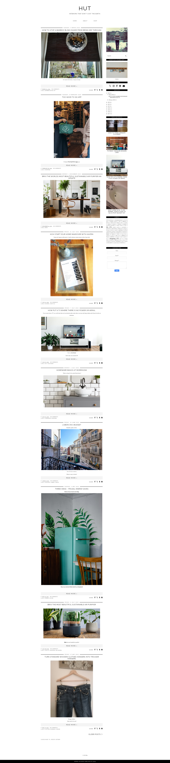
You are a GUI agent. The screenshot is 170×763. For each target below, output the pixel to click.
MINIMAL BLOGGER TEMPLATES (82, 761)
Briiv (46, 227)
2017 (109, 113)
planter (125, 236)
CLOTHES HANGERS (50, 729)
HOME (75, 20)
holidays (47, 482)
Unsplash (80, 587)
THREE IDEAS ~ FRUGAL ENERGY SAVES (71, 489)
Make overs (118, 235)
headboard (126, 230)
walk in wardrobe (124, 241)
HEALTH (47, 650)
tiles (120, 240)
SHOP (95, 20)
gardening (120, 230)
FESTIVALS (108, 228)
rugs (107, 238)
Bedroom (107, 222)
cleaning (124, 224)
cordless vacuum (119, 225)
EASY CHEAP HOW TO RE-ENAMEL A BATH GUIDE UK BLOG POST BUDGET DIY (117, 211)
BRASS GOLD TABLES (115, 222)
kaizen (47, 303)
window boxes (116, 242)
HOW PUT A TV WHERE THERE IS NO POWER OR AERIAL (71, 310)
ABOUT (85, 20)
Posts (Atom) (55, 739)
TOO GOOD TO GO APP (71, 97)
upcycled (113, 241)
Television (50, 363)
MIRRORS (112, 236)
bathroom (124, 221)
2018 (109, 111)
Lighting (113, 234)
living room (123, 234)
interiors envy (113, 232)
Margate (107, 236)
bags (107, 221)
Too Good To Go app (73, 161)
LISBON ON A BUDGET (71, 425)
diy (54, 90)
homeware (48, 418)
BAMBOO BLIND (49, 90)
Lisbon (52, 482)
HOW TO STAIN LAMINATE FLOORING (116, 133)
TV (127, 240)
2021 (109, 106)
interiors (107, 232)
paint (121, 236)
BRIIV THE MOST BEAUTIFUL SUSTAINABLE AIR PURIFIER (72, 605)
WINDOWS (122, 242)
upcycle (108, 241)
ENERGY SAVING (49, 598)
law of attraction (123, 232)
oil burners (117, 236)
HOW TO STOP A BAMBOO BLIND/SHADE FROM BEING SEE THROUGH (71, 30)
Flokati (125, 228)
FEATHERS (124, 227)
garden (116, 230)
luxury (113, 235)
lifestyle (52, 303)
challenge (114, 224)
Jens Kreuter (73, 352)
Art (125, 219)
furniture (112, 230)
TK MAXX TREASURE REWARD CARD (117, 151)
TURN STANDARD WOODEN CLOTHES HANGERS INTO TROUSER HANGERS (72, 658)
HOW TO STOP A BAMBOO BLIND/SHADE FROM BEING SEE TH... (118, 97)
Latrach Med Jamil (70, 587)
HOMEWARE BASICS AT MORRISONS (71, 370)
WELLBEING (59, 650)
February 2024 (112, 99)
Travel (57, 482)
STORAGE (58, 729)
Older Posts (95, 734)
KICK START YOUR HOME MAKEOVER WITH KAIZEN (71, 234)
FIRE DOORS (114, 228)
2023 (109, 102)
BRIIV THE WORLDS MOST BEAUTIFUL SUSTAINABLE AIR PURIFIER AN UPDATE (71, 177)
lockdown (108, 235)
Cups (125, 225)
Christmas (119, 224)
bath (119, 221)
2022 (109, 104)
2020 (109, 108)
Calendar (126, 222)
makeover (124, 235)
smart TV (121, 238)
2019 (109, 109)
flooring (107, 230)
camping (109, 224)
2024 (109, 93)
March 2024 (111, 94)
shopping (47, 169)
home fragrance (119, 231)
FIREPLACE (120, 228)
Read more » (71, 86)
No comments (55, 89)
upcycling (118, 241)
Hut (86, 755)
